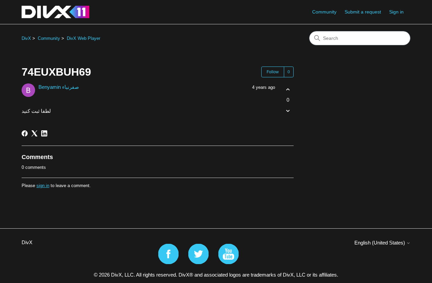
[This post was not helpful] (288, 111)
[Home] (55, 12)
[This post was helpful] (288, 89)
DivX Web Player (83, 38)
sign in (42, 185)
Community (324, 12)
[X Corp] (34, 133)
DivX (26, 38)
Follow (273, 72)
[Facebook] (25, 133)
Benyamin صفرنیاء (58, 87)
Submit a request (363, 12)
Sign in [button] (396, 12)
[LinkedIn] (44, 133)
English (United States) (380, 243)
